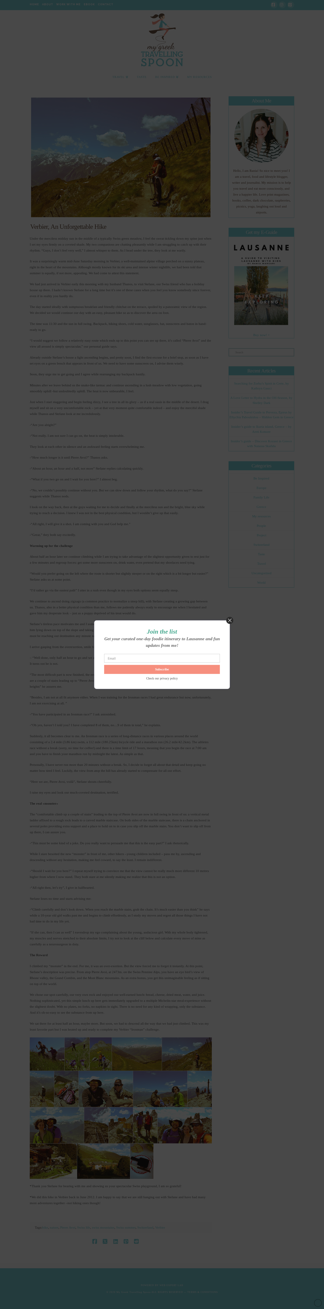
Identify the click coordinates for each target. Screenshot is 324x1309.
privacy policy (169, 678)
